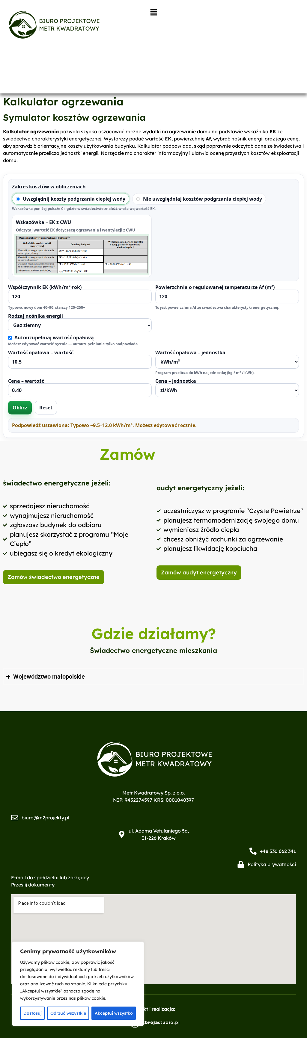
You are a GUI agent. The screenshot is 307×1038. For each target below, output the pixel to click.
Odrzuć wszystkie (68, 1013)
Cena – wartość (26, 381)
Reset (45, 407)
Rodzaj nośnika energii (73, 330)
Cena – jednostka (175, 381)
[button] (153, 12)
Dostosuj (32, 1013)
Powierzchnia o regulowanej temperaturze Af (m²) (217, 297)
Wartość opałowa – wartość (40, 353)
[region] (78, 984)
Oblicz (20, 407)
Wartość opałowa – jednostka (205, 362)
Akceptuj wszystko (114, 1013)
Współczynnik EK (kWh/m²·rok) (46, 297)
